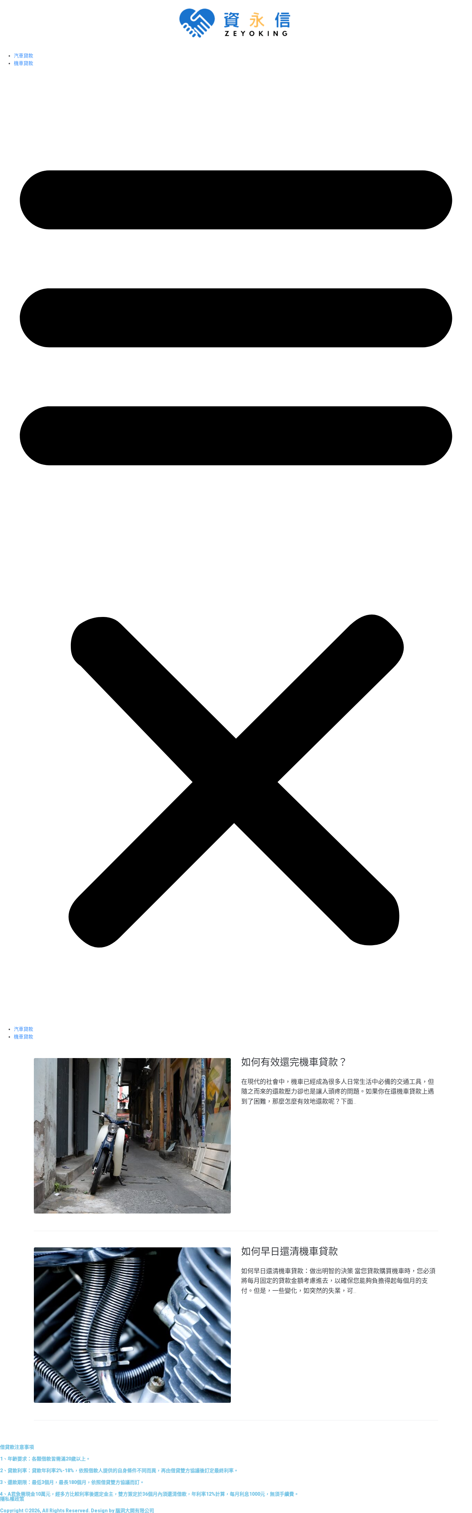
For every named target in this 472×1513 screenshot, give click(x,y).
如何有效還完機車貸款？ (294, 1062)
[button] (236, 546)
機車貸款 (23, 63)
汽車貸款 (23, 55)
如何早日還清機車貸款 (289, 1251)
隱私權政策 (12, 1499)
